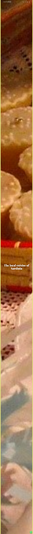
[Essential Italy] (7, 2)
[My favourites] (25, 2)
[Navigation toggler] (29, 2)
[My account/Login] (27, 2)
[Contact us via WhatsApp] (31, 532)
